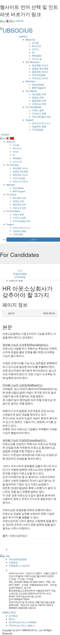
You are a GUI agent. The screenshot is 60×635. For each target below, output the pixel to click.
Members (30, 81)
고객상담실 (37, 129)
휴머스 (12, 619)
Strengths (37, 55)
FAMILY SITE (9, 612)
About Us (30, 39)
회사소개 (36, 46)
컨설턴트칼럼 (20, 273)
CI (33, 52)
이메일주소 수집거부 (19, 565)
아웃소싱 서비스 (40, 78)
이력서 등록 (38, 110)
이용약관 (13, 562)
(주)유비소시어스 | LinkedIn (23, 622)
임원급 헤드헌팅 (40, 68)
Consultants (38, 84)
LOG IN (19, 20)
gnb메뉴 (23, 36)
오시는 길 (37, 58)
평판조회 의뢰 (39, 100)
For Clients (31, 91)
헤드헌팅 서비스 (40, 65)
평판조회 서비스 (40, 71)
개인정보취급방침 (18, 559)
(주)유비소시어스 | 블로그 (22, 625)
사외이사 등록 (39, 113)
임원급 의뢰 (38, 97)
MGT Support (39, 87)
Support (30, 119)
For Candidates (33, 107)
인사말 (35, 42)
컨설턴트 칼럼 (39, 126)
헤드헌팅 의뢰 (39, 94)
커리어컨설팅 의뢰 (41, 116)
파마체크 (13, 615)
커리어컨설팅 (38, 74)
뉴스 (20, 270)
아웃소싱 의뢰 (39, 103)
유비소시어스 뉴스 (41, 123)
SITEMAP (5, 134)
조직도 (35, 49)
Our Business (32, 62)
